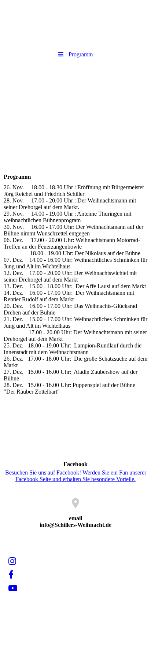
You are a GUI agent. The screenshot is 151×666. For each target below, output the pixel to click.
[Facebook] (10, 575)
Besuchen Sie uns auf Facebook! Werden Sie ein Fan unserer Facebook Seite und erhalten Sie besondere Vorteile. (75, 475)
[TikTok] (7, 602)
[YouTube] (12, 588)
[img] (75, 104)
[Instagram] (11, 561)
